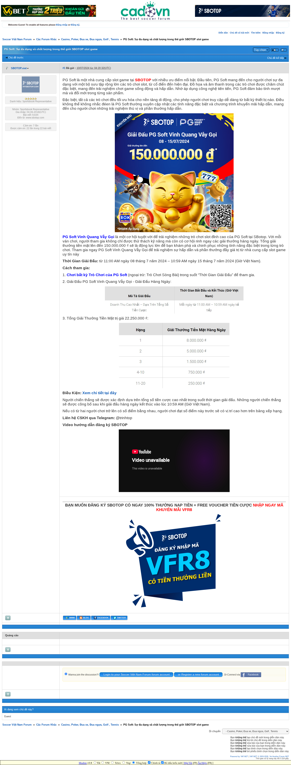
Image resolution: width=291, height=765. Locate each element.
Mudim (83, 762)
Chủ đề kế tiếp (275, 58)
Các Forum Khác (46, 39)
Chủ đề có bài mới (239, 32)
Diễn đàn (223, 32)
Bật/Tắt (188, 762)
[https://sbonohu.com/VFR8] (174, 610)
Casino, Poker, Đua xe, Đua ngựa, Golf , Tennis (90, 39)
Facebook (253, 674)
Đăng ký (75, 25)
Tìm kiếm (256, 32)
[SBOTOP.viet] (31, 91)
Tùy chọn (260, 50)
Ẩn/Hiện (202, 762)
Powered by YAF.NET (239, 756)
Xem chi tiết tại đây (99, 393)
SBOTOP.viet (19, 68)
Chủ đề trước (16, 57)
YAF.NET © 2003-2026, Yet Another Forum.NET (269, 756)
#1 (64, 68)
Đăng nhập (62, 25)
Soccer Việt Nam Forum (17, 39)
